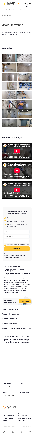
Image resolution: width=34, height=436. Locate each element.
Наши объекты (13, 9)
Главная (4, 9)
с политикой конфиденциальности (21, 244)
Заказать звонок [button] (26, 5)
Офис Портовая (24, 9)
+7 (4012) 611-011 (26, 3)
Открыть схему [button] (25, 301)
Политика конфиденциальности (9, 426)
